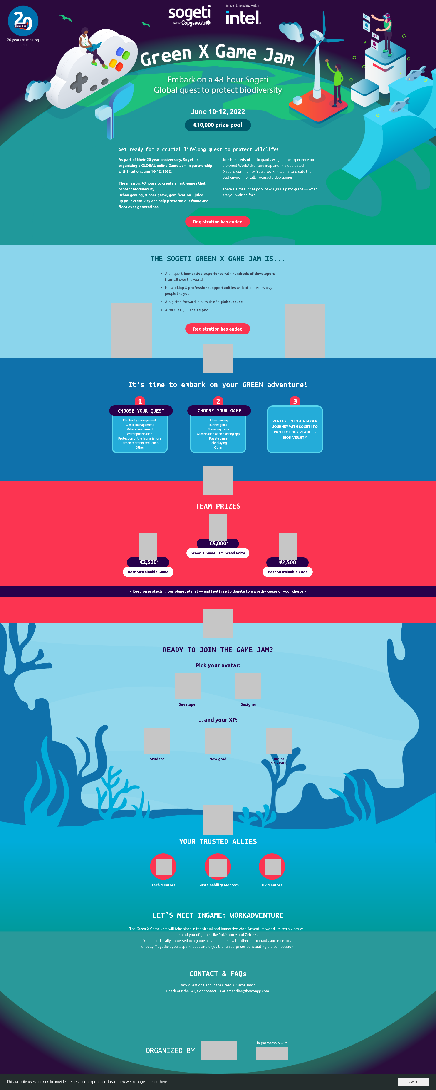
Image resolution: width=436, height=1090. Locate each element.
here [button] (163, 1082)
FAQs (194, 991)
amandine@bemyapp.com (247, 991)
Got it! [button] (414, 1082)
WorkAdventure (252, 929)
